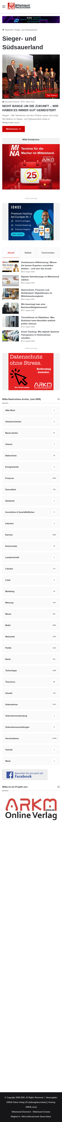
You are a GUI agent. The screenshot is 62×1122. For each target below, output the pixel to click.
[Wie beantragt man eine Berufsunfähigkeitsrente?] (10, 308)
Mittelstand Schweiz (41, 1112)
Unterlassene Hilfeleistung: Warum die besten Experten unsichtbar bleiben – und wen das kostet (39, 265)
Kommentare (48, 252)
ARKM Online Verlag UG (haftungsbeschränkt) (26, 1102)
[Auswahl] (3, 7)
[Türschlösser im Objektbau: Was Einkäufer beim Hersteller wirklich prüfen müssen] (10, 321)
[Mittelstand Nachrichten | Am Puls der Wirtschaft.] (19, 6)
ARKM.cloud (31, 1107)
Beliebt (28, 252)
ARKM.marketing (31, 198)
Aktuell (11, 252)
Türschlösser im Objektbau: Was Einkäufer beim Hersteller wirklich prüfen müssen (38, 320)
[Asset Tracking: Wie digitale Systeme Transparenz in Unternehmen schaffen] (10, 335)
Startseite (8, 30)
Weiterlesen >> (13, 129)
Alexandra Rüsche (12, 102)
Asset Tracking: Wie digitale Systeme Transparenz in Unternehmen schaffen (40, 334)
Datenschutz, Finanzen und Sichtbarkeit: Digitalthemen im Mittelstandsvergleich (36, 293)
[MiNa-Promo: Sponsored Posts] (31, 19)
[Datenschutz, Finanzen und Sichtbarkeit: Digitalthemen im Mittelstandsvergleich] (10, 294)
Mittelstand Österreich (21, 1112)
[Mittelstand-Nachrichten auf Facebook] (24, 779)
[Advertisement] (31, 958)
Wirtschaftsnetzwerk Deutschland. (36, 1116)
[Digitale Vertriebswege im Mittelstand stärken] (10, 280)
